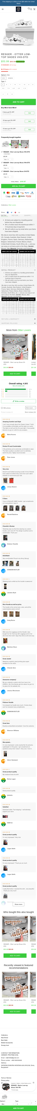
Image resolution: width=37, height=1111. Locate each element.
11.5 (24, 88)
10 (15, 84)
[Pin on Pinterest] (15, 212)
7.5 (9, 88)
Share (3, 212)
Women (10, 78)
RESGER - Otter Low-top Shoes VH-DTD (16, 171)
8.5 (14, 88)
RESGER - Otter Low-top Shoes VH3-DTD (16, 152)
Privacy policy (5, 1080)
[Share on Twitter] (11, 212)
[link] (6, 1087)
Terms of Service (6, 1078)
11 (20, 84)
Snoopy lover (5, 1045)
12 (24, 84)
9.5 (19, 88)
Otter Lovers (12, 205)
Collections (4, 1035)
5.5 (3, 88)
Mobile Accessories (7, 1043)
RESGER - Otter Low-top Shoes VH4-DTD (16, 162)
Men (8, 75)
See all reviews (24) (18, 386)
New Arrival (4, 1038)
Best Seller (4, 1040)
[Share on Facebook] (8, 212)
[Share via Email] (19, 212)
